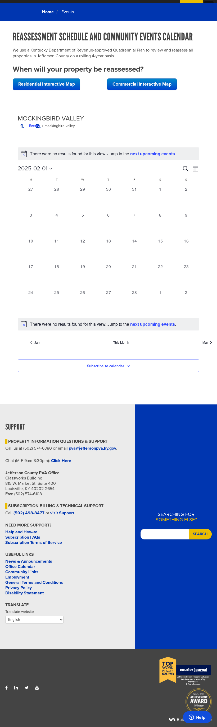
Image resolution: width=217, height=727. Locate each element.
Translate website (19, 611)
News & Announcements (28, 561)
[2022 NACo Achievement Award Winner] (160, 702)
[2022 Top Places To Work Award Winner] (160, 671)
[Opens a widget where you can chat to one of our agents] (197, 717)
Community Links (21, 572)
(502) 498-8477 (28, 513)
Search (200, 534)
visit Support (62, 513)
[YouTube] (37, 688)
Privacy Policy (18, 587)
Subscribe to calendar (105, 366)
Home (48, 12)
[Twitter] (27, 688)
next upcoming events (152, 154)
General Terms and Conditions (34, 582)
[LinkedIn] (16, 688)
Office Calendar (20, 566)
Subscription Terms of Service (33, 542)
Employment (17, 577)
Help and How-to (21, 532)
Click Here (61, 460)
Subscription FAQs (22, 537)
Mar (205, 342)
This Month (121, 342)
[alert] (108, 324)
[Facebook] (6, 688)
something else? (176, 517)
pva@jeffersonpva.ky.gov (92, 448)
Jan (37, 342)
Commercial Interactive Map (141, 84)
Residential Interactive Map (46, 84)
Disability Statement (24, 593)
